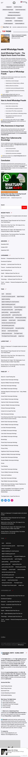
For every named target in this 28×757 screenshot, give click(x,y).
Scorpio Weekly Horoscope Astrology (10, 460)
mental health (12, 320)
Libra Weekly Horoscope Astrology (9, 436)
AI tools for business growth (8, 296)
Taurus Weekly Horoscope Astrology (9, 472)
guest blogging (18, 309)
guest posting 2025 (14, 312)
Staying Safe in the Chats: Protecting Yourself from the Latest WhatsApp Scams (13, 194)
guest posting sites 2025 (7, 317)
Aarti (3, 294)
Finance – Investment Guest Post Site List (11, 267)
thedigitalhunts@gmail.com (16, 197)
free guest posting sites (7, 309)
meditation (4, 320)
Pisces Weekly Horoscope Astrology (9, 445)
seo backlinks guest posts (8, 325)
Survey (2, 463)
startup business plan (7, 333)
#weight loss (20, 18)
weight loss (21, 336)
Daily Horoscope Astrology (7, 414)
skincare (4, 330)
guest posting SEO (6, 315)
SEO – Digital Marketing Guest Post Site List (11, 276)
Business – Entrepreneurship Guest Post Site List (12, 258)
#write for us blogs (18, 6)
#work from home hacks (20, 9)
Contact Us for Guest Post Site (8, 411)
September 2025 (5, 250)
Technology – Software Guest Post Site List (11, 279)
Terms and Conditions (6, 475)
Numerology (4, 439)
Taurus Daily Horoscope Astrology (9, 469)
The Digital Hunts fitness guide (9, 336)
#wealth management (8, 23)
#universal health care (19, 23)
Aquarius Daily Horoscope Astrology (9, 379)
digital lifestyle (20, 296)
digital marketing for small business (10, 301)
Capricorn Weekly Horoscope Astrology (10, 405)
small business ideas (13, 330)
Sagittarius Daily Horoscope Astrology (10, 451)
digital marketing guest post (8, 304)
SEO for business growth (8, 328)
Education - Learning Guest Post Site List (16, 27)
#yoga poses (9, 6)
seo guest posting (19, 328)
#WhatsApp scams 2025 (10, 18)
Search (2, 205)
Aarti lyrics (8, 294)
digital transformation (7, 307)
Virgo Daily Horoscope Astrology (9, 478)
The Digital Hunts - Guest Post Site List (10, 496)
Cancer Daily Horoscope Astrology (9, 396)
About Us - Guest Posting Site (8, 376)
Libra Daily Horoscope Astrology (8, 433)
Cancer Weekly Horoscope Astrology (9, 399)
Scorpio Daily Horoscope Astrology (9, 457)
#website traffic (9, 20)
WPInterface (21, 644)
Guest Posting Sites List (19, 155)
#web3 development (18, 20)
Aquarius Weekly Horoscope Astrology (10, 382)
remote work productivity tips (9, 323)
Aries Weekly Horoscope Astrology (9, 388)
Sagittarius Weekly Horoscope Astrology (10, 454)
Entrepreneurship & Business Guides (9, 95)
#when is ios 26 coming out (14, 12)
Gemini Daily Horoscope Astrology (9, 421)
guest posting (5, 312)
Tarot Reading (4, 466)
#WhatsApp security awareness (14, 15)
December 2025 (5, 244)
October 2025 (4, 247)
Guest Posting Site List (6, 270)
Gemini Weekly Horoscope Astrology (9, 424)
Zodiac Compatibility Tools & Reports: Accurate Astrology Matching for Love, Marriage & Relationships (12, 490)
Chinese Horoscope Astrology (8, 408)
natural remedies (21, 320)
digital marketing (6, 299)
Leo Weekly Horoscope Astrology (9, 430)
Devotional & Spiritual (6, 261)
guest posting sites (17, 315)
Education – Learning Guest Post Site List (11, 264)
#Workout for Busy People (8, 9)
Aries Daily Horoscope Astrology (8, 385)
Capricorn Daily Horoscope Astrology (10, 402)
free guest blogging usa (19, 307)
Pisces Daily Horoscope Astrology (9, 442)
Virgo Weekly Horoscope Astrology (9, 481)
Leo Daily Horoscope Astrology (8, 427)
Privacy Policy (4, 448)
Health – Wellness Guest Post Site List (10, 273)
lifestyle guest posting (20, 317)
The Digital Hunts (18, 333)
